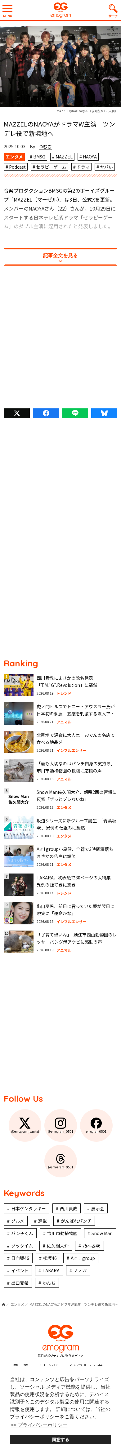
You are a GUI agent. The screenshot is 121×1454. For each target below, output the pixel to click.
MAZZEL (64, 156)
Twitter (17, 413)
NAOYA (90, 156)
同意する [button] (60, 1439)
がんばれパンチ (76, 1221)
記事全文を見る (60, 255)
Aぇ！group (83, 1258)
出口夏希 (20, 1283)
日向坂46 (20, 1258)
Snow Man (102, 1233)
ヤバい (106, 167)
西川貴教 (68, 1208)
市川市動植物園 (62, 1233)
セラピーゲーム (51, 167)
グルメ (17, 1221)
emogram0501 (96, 1131)
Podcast (17, 167)
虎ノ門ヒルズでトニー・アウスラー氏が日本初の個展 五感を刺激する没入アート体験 (76, 713)
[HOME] (3, 1304)
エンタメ (14, 156)
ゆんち (49, 1283)
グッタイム (22, 1246)
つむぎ (45, 146)
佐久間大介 (58, 1246)
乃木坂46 (92, 1246)
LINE (75, 413)
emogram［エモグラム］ (60, 10)
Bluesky (104, 413)
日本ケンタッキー (28, 1208)
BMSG (39, 156)
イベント (20, 1270)
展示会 (97, 1208)
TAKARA (51, 1270)
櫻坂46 (50, 1258)
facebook (46, 413)
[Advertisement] (60, 338)
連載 (42, 1221)
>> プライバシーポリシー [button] (39, 1425)
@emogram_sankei (25, 1131)
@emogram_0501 (60, 1131)
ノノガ (80, 1270)
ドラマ (83, 167)
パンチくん (22, 1233)
